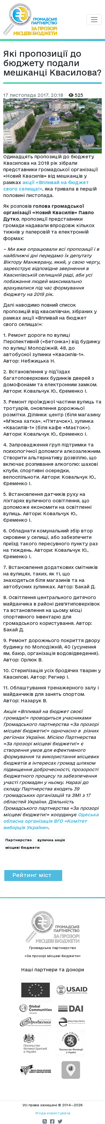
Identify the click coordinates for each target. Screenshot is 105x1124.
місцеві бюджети (22, 847)
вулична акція (51, 840)
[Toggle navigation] (94, 19)
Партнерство (18, 840)
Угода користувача (52, 1113)
